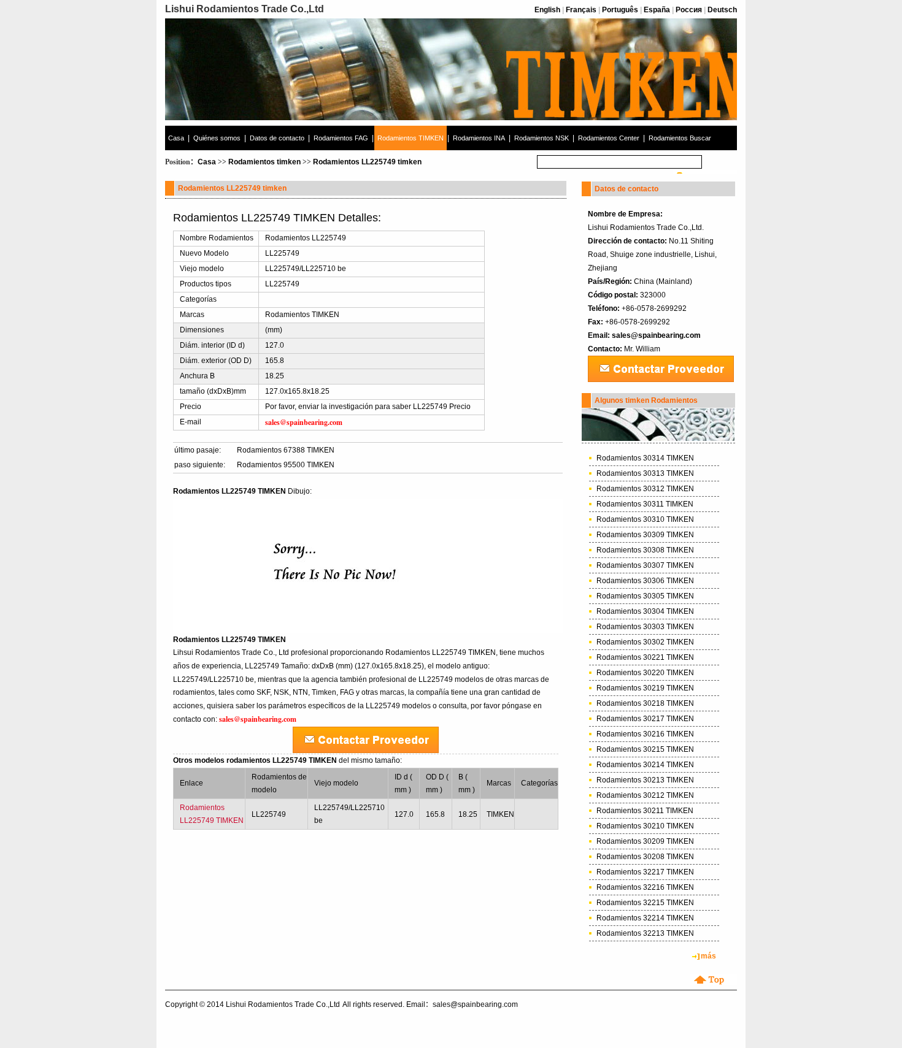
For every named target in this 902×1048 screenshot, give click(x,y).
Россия (689, 10)
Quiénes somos (217, 138)
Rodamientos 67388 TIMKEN (285, 450)
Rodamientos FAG (341, 138)
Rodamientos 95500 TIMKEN (285, 465)
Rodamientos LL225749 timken (367, 162)
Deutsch (722, 10)
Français (581, 10)
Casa (176, 138)
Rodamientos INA (479, 138)
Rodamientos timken (264, 162)
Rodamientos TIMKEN (410, 138)
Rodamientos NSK (541, 138)
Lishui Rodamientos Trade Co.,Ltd (283, 1004)
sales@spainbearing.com (656, 335)
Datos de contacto (277, 138)
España (657, 10)
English (547, 10)
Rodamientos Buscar (680, 138)
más (708, 956)
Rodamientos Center (608, 138)
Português (620, 10)
